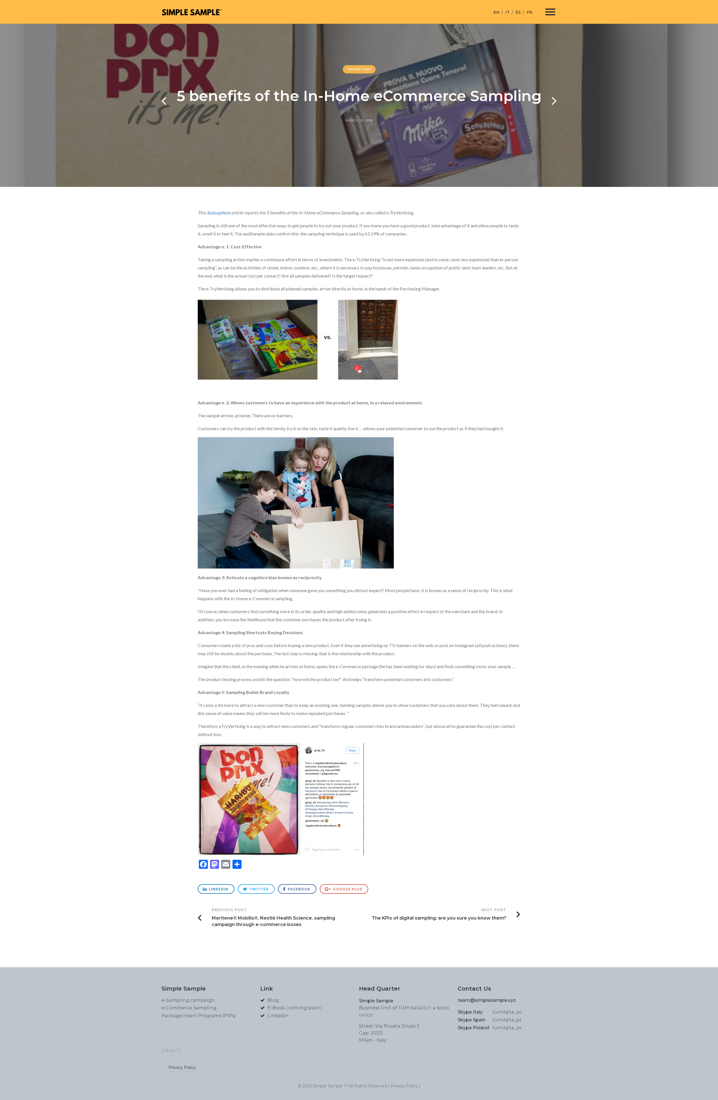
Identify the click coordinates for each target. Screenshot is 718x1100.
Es (518, 12)
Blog (273, 1000)
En (496, 12)
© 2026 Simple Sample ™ (323, 1085)
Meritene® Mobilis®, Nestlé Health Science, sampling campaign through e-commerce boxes (273, 917)
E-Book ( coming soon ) (295, 1007)
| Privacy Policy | (404, 1085)
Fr (529, 12)
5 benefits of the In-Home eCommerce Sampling (359, 96)
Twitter (258, 889)
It (507, 12)
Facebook (298, 889)
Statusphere (218, 212)
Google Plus (347, 889)
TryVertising (359, 69)
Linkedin (218, 889)
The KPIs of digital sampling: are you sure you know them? (439, 914)
